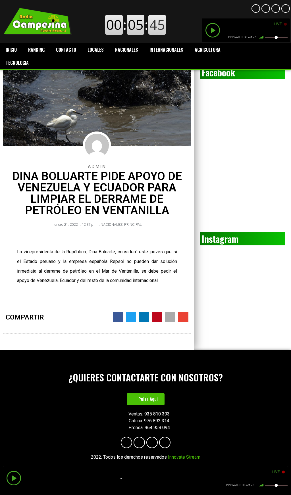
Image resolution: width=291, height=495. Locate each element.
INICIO (11, 49)
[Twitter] (285, 8)
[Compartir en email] (183, 317)
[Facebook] (255, 8)
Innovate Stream (184, 457)
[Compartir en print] (170, 317)
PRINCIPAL (133, 224)
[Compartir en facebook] (118, 317)
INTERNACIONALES (166, 49)
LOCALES (96, 49)
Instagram (220, 238)
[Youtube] (265, 8)
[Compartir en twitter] (131, 317)
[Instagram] (275, 8)
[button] (146, 399)
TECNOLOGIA (17, 62)
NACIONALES (126, 49)
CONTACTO (66, 49)
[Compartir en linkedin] (144, 317)
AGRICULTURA (208, 49)
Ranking (36, 49)
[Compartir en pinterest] (157, 317)
